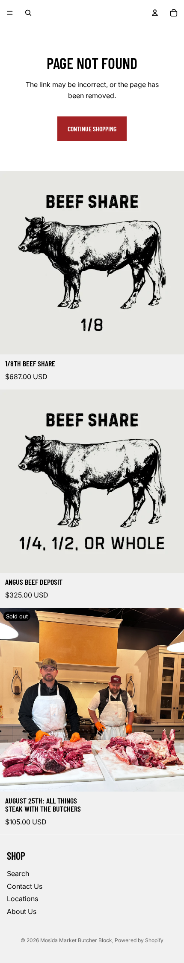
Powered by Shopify (139, 940)
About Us (21, 911)
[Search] (28, 12)
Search (18, 873)
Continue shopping (92, 129)
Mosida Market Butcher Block (76, 940)
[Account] (154, 12)
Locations (22, 898)
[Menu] (10, 13)
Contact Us (24, 886)
